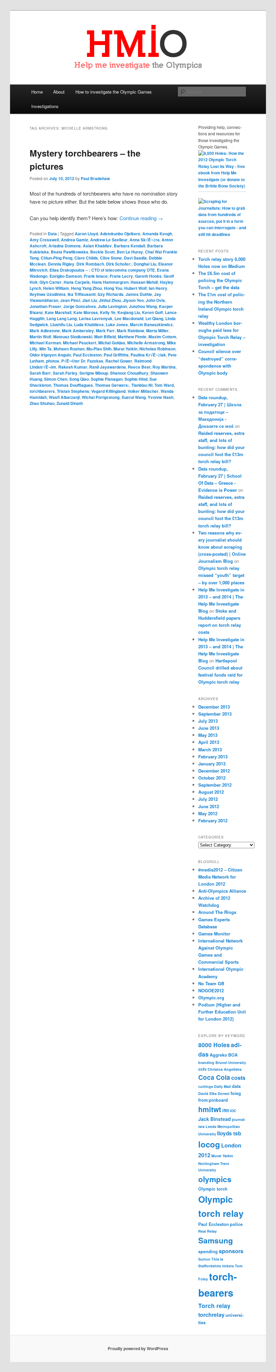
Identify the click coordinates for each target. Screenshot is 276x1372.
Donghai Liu (145, 264)
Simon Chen (55, 379)
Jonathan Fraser (45, 306)
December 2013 (214, 707)
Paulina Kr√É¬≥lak (148, 355)
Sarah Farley (65, 373)
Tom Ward (164, 385)
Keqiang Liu (128, 312)
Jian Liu (89, 300)
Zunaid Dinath (70, 403)
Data (52, 234)
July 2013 (208, 721)
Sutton (204, 1259)
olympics (215, 1179)
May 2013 (207, 735)
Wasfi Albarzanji (64, 397)
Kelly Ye (107, 312)
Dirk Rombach (90, 264)
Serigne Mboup (93, 373)
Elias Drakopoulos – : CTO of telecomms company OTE (102, 270)
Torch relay (214, 1306)
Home (37, 92)
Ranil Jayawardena (107, 367)
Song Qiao (79, 379)
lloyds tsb (229, 1133)
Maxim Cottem (162, 337)
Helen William (56, 288)
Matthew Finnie (132, 337)
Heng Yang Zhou (86, 288)
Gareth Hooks (148, 276)
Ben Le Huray (130, 252)
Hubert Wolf (135, 288)
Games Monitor (214, 933)
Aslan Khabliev (97, 246)
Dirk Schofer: (119, 264)
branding (206, 1062)
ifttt (225, 1110)
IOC (233, 1110)
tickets (228, 1265)
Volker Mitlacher (143, 391)
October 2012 (212, 778)
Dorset (224, 1093)
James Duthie (139, 294)
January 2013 (212, 763)
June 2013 (208, 728)
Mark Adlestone (45, 331)
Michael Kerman (45, 343)
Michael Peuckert (79, 343)
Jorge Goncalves (79, 306)
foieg (236, 1093)
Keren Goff (152, 312)
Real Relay (207, 1231)
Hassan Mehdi (144, 282)
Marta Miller (157, 331)
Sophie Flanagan (107, 379)
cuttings (205, 1086)
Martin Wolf (40, 337)
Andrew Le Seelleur (109, 240)
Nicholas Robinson (157, 349)
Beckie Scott (102, 252)
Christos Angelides (225, 1069)
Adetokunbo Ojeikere (120, 234)
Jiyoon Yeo (133, 300)
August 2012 (211, 792)
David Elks (207, 1093)
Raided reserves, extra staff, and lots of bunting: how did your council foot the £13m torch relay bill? (221, 447)
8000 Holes (214, 1045)
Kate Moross (85, 312)
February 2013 (213, 756)
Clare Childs (86, 258)
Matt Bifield (105, 337)
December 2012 (214, 770)
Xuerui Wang (134, 397)
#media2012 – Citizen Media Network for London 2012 (220, 876)
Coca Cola (214, 1077)
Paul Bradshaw (95, 178)
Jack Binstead (214, 1119)
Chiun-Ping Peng (56, 258)
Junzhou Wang (143, 306)
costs (238, 1078)
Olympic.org (211, 997)
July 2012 (208, 799)
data (236, 1086)
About (59, 92)
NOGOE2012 (211, 990)
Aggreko (218, 1055)
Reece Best (139, 367)
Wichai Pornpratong (100, 397)
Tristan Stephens (73, 391)
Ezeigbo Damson (65, 276)
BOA (233, 1055)
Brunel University (230, 1062)
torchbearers (42, 391)
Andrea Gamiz (74, 240)
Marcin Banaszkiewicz (151, 324)
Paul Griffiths (116, 355)
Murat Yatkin (125, 349)
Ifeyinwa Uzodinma (48, 294)
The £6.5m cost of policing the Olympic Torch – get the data (220, 280)
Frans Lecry (121, 276)
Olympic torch (213, 1189)
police (236, 1224)
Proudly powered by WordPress (138, 1348)
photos (52, 361)
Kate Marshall (58, 312)
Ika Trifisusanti (82, 294)
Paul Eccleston (87, 355)
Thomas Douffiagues (73, 385)
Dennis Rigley (61, 264)
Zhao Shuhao (42, 403)
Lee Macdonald (128, 318)
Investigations (45, 106)
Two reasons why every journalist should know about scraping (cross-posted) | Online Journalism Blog (222, 546)
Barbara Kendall (129, 246)
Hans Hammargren (110, 282)
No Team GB (211, 983)
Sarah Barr (40, 373)
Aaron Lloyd (86, 234)
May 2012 (207, 813)
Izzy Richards (111, 294)
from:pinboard (213, 1100)
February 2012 (213, 820)
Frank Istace (96, 276)
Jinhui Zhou (110, 300)
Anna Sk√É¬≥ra (145, 240)
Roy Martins (164, 367)
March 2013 (210, 749)
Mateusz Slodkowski (72, 337)
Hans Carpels (77, 282)
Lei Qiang (154, 318)
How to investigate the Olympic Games (113, 92)
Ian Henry (158, 288)
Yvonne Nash (160, 397)
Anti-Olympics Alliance (222, 891)
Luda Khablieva (89, 324)
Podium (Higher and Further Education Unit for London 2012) (222, 1011)
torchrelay (211, 1314)
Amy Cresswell (44, 240)
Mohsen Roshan (69, 349)
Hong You (113, 288)
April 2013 (208, 742)
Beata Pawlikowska (69, 252)
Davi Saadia (135, 258)
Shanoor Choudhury (129, 373)
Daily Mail (222, 1086)
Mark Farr (105, 331)
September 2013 (215, 714)
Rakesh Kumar (72, 367)
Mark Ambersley (78, 331)
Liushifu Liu (61, 324)
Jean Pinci (70, 300)
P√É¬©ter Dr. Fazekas (82, 361)
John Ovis (155, 300)
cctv (202, 1069)
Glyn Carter (50, 282)
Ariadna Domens (64, 246)
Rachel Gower (118, 361)
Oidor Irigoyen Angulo (50, 355)
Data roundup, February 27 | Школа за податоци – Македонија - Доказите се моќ (219, 411)
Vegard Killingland (108, 391)
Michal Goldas (111, 343)
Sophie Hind (136, 379)
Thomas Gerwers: (112, 385)
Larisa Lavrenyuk (95, 318)
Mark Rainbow (130, 331)
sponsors (231, 1251)
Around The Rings (217, 912)
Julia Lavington (112, 306)
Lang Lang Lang (61, 318)
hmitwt (209, 1109)
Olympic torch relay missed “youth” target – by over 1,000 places (221, 575)
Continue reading (141, 217)
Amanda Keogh (157, 234)
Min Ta (45, 349)
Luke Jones (117, 324)
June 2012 (208, 806)
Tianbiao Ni (141, 385)
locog (209, 1144)
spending (208, 1251)
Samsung (215, 1240)
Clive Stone (111, 258)
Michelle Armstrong (146, 343)
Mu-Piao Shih (99, 349)
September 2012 (215, 785)
